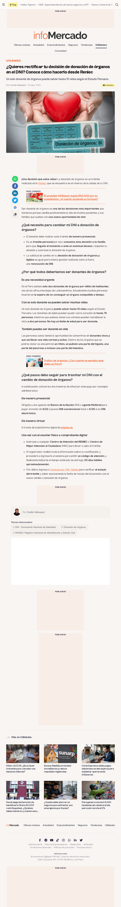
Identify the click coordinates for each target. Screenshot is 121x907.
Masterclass (75, 844)
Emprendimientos (56, 45)
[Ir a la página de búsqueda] (117, 5)
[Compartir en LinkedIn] (15, 193)
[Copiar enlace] (15, 215)
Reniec (42, 183)
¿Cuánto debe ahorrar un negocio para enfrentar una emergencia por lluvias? (58, 805)
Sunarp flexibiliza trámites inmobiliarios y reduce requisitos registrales (57, 768)
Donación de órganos (75, 527)
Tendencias (87, 45)
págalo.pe (67, 427)
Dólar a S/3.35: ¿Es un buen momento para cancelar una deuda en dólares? (20, 768)
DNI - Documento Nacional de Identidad (35, 527)
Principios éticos (84, 847)
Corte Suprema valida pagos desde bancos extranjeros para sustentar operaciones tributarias (98, 770)
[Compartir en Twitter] (15, 200)
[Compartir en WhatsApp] (15, 179)
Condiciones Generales (40, 847)
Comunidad (60, 51)
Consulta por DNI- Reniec (64, 469)
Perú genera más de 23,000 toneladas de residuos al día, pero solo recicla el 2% (96, 805)
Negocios (73, 45)
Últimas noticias (22, 45)
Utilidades (101, 45)
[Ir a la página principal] (60, 35)
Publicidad (88, 844)
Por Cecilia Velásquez (16, 85)
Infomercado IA (35, 844)
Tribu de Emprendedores (56, 844)
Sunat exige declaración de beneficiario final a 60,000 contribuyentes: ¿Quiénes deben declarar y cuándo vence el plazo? (22, 807)
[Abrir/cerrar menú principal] (3, 5)
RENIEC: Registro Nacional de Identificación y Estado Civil (45, 532)
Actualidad (38, 45)
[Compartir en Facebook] (15, 186)
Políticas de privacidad (64, 847)
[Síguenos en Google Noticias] (15, 207)
